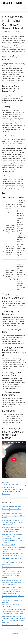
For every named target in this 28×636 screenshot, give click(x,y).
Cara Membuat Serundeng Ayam (12, 580)
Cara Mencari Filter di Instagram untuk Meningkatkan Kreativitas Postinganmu (12, 492)
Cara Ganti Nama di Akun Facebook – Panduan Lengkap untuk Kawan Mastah (13, 549)
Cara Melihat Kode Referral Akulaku (13, 613)
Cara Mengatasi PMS (8, 545)
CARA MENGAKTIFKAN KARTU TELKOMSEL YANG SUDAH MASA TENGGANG (12, 540)
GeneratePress (14, 633)
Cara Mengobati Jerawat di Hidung (12, 520)
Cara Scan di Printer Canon (10, 531)
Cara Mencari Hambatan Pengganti (12, 625)
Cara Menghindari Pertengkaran (11, 616)
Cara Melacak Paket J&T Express (12, 513)
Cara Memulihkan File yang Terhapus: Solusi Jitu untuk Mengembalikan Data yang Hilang (13, 620)
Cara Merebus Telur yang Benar (11, 506)
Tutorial (6, 482)
